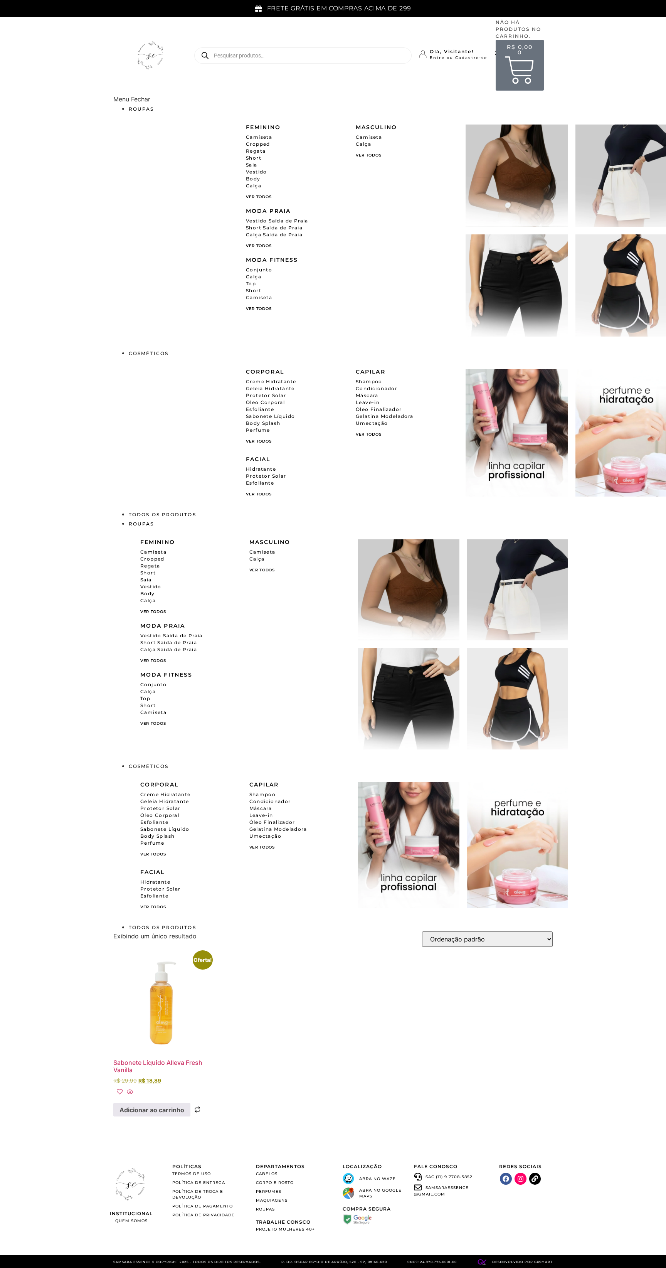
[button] (333, 99)
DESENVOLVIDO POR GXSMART (522, 1262)
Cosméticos (148, 353)
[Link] (535, 1179)
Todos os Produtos (162, 514)
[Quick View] (129, 1092)
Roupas (141, 109)
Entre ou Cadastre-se (458, 57)
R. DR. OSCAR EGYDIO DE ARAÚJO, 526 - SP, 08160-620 (334, 1262)
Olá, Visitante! (452, 51)
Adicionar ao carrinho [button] (151, 1110)
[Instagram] (520, 1179)
